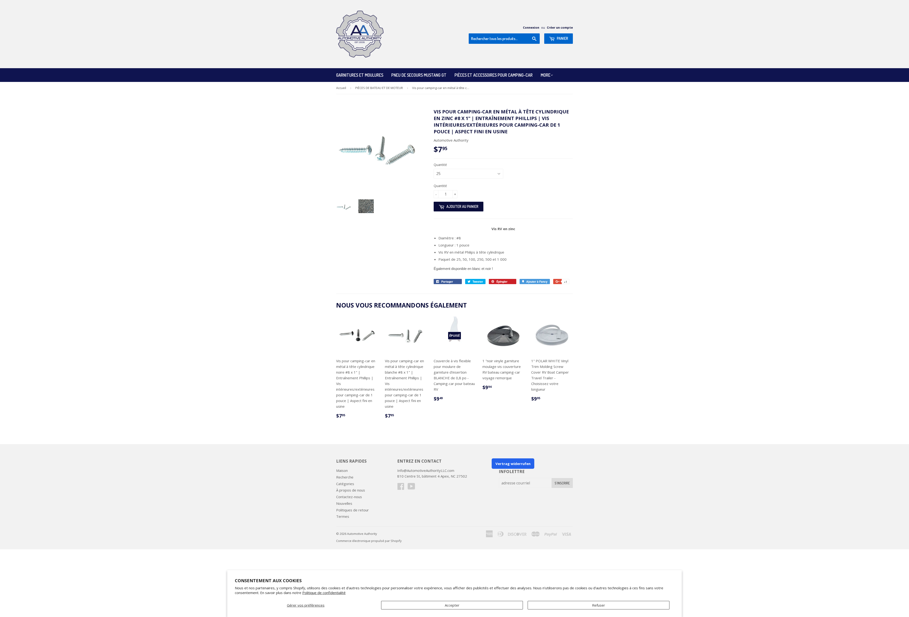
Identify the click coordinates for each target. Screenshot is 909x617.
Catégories (345, 483)
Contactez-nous (349, 496)
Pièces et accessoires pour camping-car (493, 75)
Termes (342, 516)
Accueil (341, 88)
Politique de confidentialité (324, 592)
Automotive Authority (362, 534)
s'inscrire (562, 483)
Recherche (344, 477)
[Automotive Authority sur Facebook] (400, 487)
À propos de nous (350, 490)
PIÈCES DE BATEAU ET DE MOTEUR (379, 88)
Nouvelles (344, 503)
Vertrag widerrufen (512, 463)
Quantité (440, 164)
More (545, 75)
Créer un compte (560, 27)
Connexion (531, 27)
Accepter (452, 605)
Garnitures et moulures (359, 75)
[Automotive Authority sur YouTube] (411, 487)
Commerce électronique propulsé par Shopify (369, 541)
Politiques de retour (352, 510)
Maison (342, 470)
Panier (562, 38)
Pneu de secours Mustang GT (418, 75)
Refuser (598, 605)
